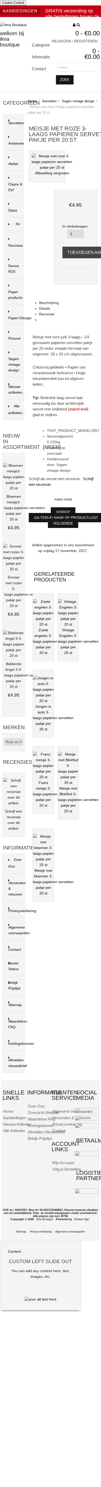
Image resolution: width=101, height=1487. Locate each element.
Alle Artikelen (14, 1130)
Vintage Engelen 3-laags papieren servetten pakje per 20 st (78, 641)
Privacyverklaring (16, 911)
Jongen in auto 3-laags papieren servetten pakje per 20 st (53, 718)
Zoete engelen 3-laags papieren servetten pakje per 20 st (53, 641)
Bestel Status (13, 966)
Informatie (41, 57)
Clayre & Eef (15, 189)
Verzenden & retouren (16, 888)
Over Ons (15, 863)
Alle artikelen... (16, 409)
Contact (39, 68)
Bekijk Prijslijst (14, 985)
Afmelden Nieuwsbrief (46, 1132)
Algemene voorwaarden (16, 930)
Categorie (41, 45)
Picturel (14, 338)
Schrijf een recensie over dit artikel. (13, 819)
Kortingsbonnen (16, 1044)
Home (32, 101)
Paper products (15, 295)
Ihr (18, 227)
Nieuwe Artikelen (17, 1124)
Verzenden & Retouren (71, 1118)
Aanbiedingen (14, 1118)
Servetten (49, 101)
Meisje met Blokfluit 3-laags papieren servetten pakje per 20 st (78, 800)
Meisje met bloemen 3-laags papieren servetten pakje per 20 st (53, 882)
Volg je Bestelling (66, 1169)
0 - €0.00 (87, 33)
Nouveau (15, 248)
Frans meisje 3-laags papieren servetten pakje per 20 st (53, 794)
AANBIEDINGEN (20, 11)
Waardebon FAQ (16, 1024)
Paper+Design (16, 320)
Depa (12, 210)
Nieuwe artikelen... (16, 389)
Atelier (13, 164)
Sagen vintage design (78, 101)
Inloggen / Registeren (74, 41)
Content (14, 1252)
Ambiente (16, 146)
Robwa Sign (81, 1219)
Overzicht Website (43, 1112)
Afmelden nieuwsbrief (16, 1063)
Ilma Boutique (44, 1219)
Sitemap (15, 1005)
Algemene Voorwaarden (72, 1111)
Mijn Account (63, 1163)
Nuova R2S (13, 271)
